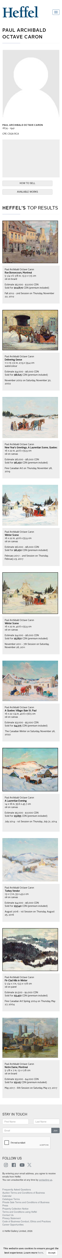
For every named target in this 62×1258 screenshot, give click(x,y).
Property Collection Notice (15, 1208)
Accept (51, 1253)
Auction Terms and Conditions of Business (23, 1192)
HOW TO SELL (27, 183)
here (40, 1253)
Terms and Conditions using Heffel (19, 1211)
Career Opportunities (13, 1224)
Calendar (7, 1195)
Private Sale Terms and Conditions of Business (25, 1202)
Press (5, 1205)
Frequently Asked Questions (16, 1189)
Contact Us (8, 1215)
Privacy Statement (11, 1218)
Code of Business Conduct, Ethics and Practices (26, 1221)
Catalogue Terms (11, 1199)
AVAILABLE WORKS (27, 192)
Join (55, 1130)
